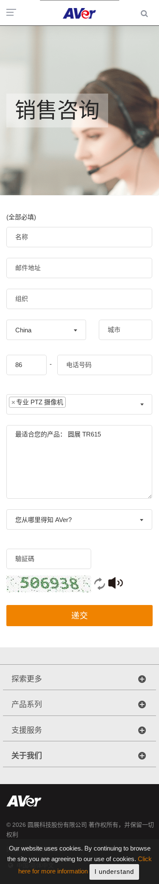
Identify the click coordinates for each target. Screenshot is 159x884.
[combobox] (46, 330)
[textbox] (74, 404)
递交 (79, 615)
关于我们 (26, 755)
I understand (114, 871)
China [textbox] (23, 330)
